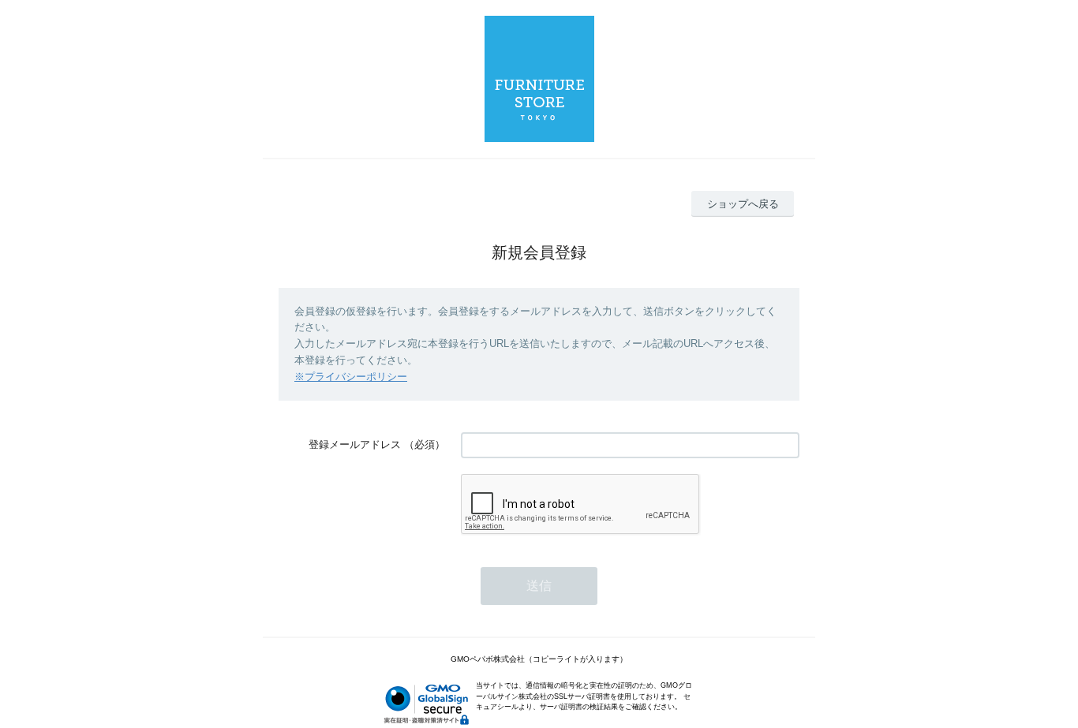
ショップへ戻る (743, 204)
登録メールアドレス (355, 444)
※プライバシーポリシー (350, 377)
